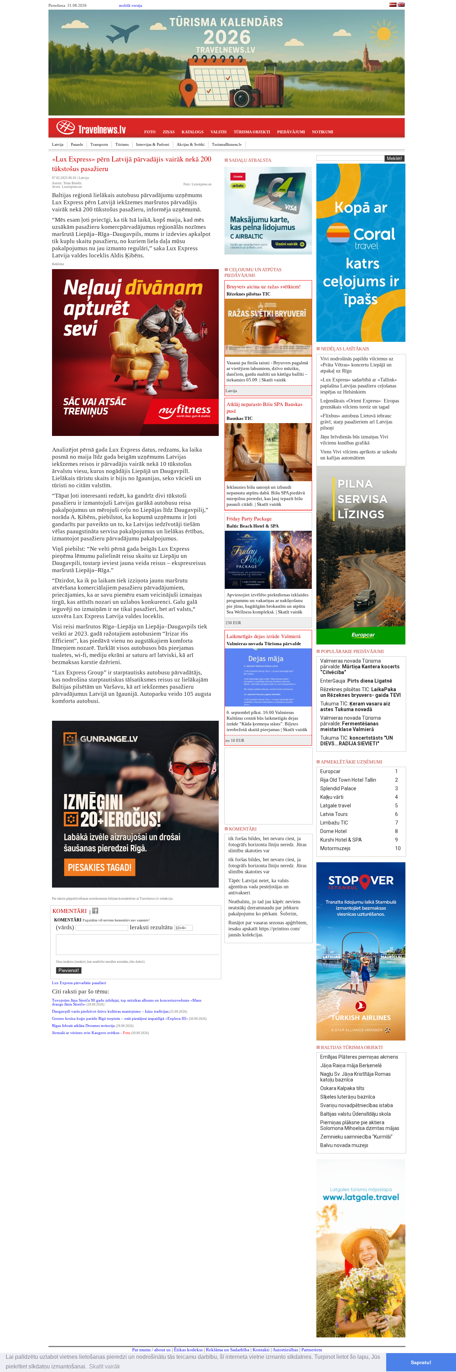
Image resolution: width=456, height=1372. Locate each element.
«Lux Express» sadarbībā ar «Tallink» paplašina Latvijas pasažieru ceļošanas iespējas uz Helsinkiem (358, 386)
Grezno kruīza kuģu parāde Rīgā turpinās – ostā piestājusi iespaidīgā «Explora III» (120, 1019)
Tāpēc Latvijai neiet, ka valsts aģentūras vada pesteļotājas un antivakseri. (258, 886)
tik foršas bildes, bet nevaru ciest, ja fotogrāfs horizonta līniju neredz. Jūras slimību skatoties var (267, 844)
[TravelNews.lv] (393, 5)
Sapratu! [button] (421, 1362)
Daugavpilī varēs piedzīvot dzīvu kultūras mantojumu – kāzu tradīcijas (110, 1011)
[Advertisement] (268, 783)
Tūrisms (122, 144)
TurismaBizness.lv (227, 144)
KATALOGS (192, 132)
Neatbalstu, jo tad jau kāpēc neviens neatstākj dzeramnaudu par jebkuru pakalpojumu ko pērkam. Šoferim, (264, 907)
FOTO (150, 132)
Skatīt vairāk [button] (104, 1366)
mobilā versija (130, 5)
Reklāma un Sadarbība (227, 1349)
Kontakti (261, 1349)
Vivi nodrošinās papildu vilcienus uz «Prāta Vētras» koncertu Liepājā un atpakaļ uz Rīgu (356, 365)
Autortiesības (285, 1349)
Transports (99, 144)
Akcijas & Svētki (190, 144)
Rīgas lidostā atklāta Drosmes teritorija (84, 1026)
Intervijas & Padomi (152, 144)
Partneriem (311, 1349)
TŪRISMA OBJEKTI (252, 132)
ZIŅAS (169, 132)
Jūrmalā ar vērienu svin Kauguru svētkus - (91, 1033)
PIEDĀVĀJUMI (291, 132)
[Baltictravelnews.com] (401, 5)
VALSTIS (219, 132)
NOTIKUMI (322, 132)
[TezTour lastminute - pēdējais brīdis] (393, 351)
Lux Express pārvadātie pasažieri (79, 983)
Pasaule (77, 144)
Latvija (57, 144)
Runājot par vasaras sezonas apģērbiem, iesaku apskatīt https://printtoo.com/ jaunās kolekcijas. (268, 928)
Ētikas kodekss (188, 1349)
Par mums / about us (151, 1349)
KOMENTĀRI (69, 911)
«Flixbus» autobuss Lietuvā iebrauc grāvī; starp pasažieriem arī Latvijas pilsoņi (356, 422)
